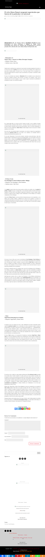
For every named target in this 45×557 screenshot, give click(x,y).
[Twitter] (18, 409)
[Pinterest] (22, 409)
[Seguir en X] (8, 531)
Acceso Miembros (13, 533)
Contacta (25, 502)
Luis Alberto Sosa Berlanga (10, 16)
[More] (29, 409)
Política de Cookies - (16, 537)
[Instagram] (27, 409)
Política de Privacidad (23, 537)
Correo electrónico (8, 436)
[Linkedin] (20, 409)
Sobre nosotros (20, 502)
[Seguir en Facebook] (5, 531)
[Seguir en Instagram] (10, 531)
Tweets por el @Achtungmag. (9, 524)
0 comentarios (30, 16)
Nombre (6, 433)
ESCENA (25, 16)
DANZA (22, 16)
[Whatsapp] (25, 409)
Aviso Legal (30, 537)
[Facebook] (16, 409)
